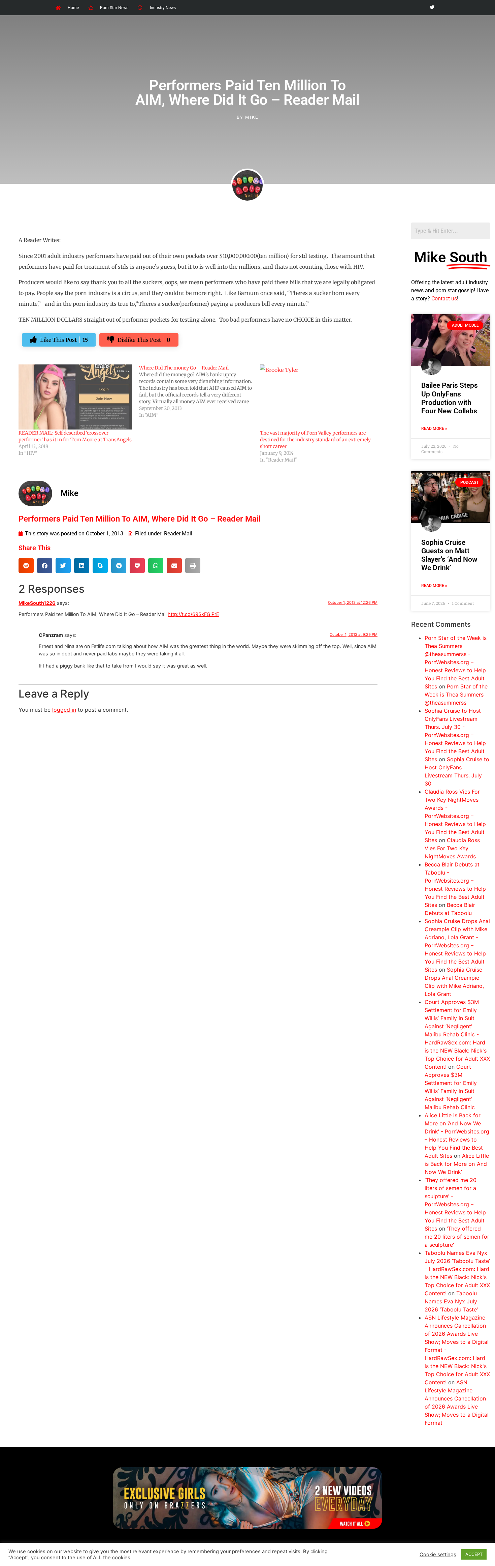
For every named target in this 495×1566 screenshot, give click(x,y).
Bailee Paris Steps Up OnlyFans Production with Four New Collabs (449, 398)
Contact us (444, 298)
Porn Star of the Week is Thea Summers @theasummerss (456, 694)
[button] (26, 565)
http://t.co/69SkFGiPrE (193, 614)
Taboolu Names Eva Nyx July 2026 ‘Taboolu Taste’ (451, 1301)
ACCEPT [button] (474, 1554)
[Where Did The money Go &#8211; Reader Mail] (199, 391)
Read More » (434, 428)
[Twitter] (431, 7)
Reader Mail (178, 533)
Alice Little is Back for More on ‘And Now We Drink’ (457, 1163)
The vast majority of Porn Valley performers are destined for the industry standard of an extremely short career (315, 439)
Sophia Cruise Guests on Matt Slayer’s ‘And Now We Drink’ (449, 555)
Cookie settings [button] (438, 1555)
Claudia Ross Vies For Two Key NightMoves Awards (452, 848)
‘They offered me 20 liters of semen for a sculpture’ (457, 1236)
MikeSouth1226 (37, 603)
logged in (64, 709)
